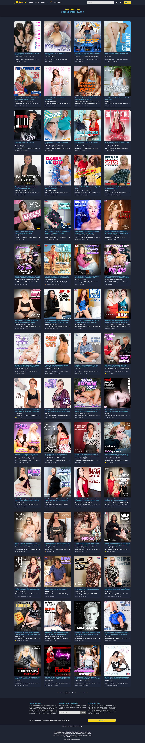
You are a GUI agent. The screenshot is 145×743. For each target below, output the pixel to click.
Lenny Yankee (19, 56)
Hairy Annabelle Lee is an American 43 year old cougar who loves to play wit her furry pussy (87, 322)
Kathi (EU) (17, 235)
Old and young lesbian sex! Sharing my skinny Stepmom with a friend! (87, 54)
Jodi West (77, 146)
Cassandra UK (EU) (50, 190)
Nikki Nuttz (58, 146)
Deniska (107, 101)
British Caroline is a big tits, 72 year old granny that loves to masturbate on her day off (57, 232)
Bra (124, 103)
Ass (28, 59)
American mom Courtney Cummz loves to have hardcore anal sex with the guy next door (117, 232)
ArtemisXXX (78, 235)
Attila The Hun (19, 324)
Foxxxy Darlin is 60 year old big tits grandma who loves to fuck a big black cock (87, 232)
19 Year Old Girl (109, 282)
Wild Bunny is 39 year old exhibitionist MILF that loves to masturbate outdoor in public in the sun (57, 277)
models (43, 2)
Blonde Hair (116, 59)
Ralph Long (86, 146)
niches (37, 2)
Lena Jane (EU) (49, 56)
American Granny (92, 237)
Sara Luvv (27, 101)
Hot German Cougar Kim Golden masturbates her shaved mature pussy (117, 187)
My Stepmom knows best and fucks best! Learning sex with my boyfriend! (86, 98)
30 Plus (25, 59)
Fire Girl (77, 190)
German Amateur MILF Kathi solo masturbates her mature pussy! (24, 232)
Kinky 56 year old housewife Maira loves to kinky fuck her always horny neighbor (26, 321)
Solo (106, 103)
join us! (127, 2)
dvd (50, 2)
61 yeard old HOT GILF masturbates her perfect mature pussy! (55, 187)
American (87, 103)
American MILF (94, 103)
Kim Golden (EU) (109, 190)
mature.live (57, 2)
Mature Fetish (18, 59)
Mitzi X (118, 279)
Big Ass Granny (66, 237)
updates (31, 2)
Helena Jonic (48, 146)
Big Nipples (119, 103)
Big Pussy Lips (26, 148)
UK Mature (48, 59)
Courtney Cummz (109, 235)
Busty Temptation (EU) (111, 146)
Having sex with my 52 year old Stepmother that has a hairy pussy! (56, 143)
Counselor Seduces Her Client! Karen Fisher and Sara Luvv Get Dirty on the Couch (27, 98)
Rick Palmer (28, 190)
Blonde (111, 59)
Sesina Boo (29, 56)
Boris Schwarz (19, 279)
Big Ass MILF (118, 148)
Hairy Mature (48, 148)
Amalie (106, 56)
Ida (105, 279)
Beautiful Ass (33, 59)
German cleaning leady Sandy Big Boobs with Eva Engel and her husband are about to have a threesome (27, 277)
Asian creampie (79, 282)
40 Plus (53, 59)
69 (115, 237)
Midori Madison (90, 101)
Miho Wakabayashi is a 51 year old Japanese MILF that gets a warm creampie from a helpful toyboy (87, 277)
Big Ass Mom (60, 148)
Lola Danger (84, 56)
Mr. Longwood (85, 190)
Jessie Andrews (79, 101)
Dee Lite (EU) (18, 146)
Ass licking (90, 148)
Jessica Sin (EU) (49, 101)
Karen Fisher (18, 101)
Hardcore (77, 103)
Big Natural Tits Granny (51, 237)
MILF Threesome (19, 282)
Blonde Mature (124, 59)
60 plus (17, 148)
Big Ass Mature (126, 148)
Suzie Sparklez (94, 56)
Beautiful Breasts (62, 59)
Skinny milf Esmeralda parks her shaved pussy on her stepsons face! (26, 187)
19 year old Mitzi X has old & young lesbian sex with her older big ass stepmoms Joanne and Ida (117, 277)
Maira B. (28, 324)
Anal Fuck (107, 237)
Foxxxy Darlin (87, 235)
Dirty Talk (47, 326)
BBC (76, 237)
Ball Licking (91, 192)
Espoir (76, 56)
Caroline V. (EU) (49, 235)
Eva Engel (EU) (30, 279)
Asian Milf (96, 282)
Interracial (77, 192)
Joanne (111, 279)
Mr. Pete (119, 235)
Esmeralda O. (18, 190)
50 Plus (54, 148)
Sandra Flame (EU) (50, 324)
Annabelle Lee (78, 324)
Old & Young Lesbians (80, 59)
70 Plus (60, 237)
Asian (91, 282)
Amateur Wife (26, 237)
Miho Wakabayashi (80, 279)
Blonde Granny (34, 326)
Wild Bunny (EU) (49, 279)
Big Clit (61, 103)
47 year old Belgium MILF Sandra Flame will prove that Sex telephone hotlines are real (57, 321)
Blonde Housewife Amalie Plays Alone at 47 (116, 53)
